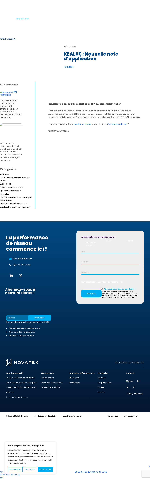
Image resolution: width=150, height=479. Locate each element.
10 (15, 474)
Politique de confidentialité (46, 416)
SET (1, 477)
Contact (101, 392)
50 (103, 472)
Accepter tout (45, 469)
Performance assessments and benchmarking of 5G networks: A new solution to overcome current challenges (11, 152)
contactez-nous (82, 124)
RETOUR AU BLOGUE (7, 39)
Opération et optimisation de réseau (21, 387)
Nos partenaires (104, 382)
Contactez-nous (130, 416)
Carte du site (112, 416)
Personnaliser (15, 469)
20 (86, 472)
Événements (6, 184)
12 (18, 474)
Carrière (101, 387)
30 (91, 472)
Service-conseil (47, 378)
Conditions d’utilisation (72, 416)
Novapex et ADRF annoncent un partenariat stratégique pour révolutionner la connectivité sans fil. (10, 109)
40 (97, 472)
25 (89, 472)
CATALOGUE (82, 6)
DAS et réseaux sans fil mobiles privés (21, 382)
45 (100, 472)
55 (106, 472)
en (114, 6)
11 (16, 474)
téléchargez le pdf (117, 124)
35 (94, 472)
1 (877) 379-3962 (60, 6)
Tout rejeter (30, 469)
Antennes (4, 174)
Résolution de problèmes (51, 382)
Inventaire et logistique (50, 387)
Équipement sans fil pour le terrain (20, 378)
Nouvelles (69, 66)
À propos (100, 6)
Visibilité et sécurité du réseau (13, 203)
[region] (30, 458)
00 (76, 472)
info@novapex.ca (22, 258)
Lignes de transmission (10, 190)
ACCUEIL (10, 18)
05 (79, 472)
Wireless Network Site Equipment (15, 207)
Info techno (74, 378)
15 (84, 472)
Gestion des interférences (12, 187)
